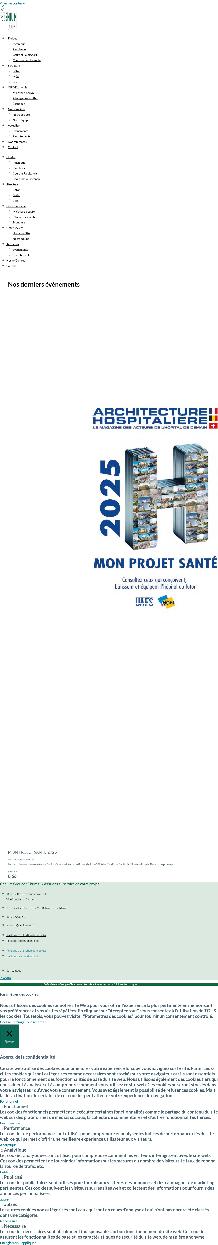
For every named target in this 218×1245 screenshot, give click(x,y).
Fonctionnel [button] (9, 1101)
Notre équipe (21, 120)
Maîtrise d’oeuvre (24, 93)
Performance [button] (10, 1123)
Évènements (20, 131)
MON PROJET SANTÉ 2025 (32, 852)
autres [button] (5, 1199)
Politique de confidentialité (22, 940)
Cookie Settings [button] (12, 1022)
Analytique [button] (8, 1145)
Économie (19, 103)
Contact (13, 147)
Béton (16, 71)
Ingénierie (19, 44)
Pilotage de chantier (25, 98)
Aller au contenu (12, 3)
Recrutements (21, 136)
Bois (15, 82)
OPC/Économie (17, 87)
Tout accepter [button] (35, 1022)
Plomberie (19, 49)
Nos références (17, 141)
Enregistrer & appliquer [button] (18, 1243)
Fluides (12, 38)
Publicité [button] (7, 1172)
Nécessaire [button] (8, 1221)
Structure (14, 65)
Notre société (16, 109)
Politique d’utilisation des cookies (26, 935)
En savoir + (14, 871)
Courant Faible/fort (25, 54)
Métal (16, 76)
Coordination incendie (27, 60)
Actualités (14, 125)
